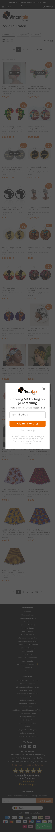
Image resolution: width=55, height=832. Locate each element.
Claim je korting (27, 423)
